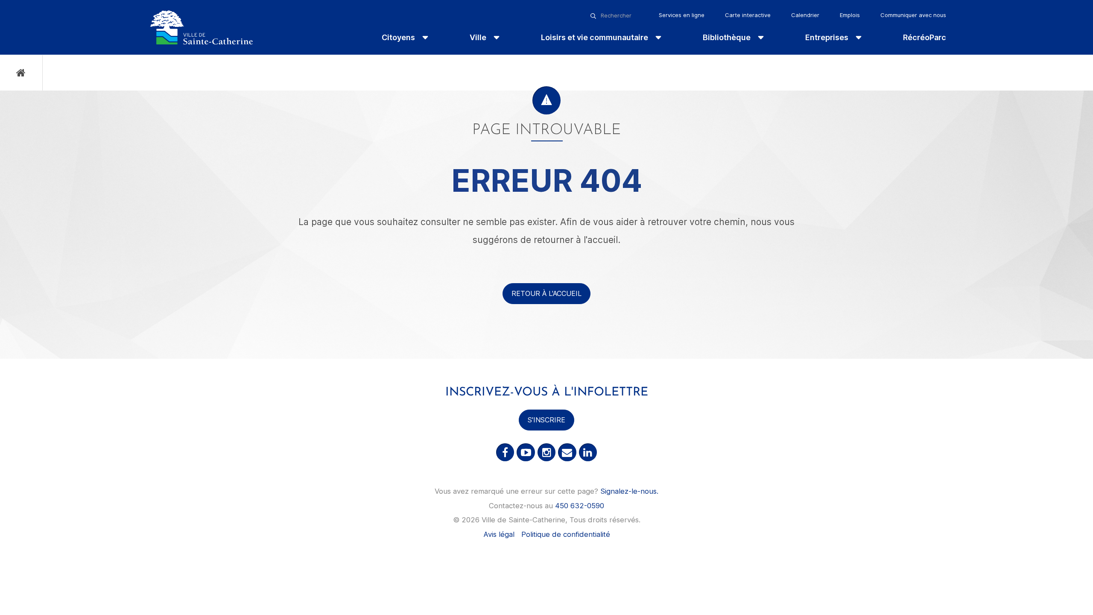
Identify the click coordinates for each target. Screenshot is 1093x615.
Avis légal (498, 534)
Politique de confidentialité (565, 534)
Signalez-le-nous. (629, 491)
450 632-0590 (579, 505)
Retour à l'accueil (546, 293)
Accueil (21, 73)
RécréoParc (924, 37)
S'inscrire (546, 420)
